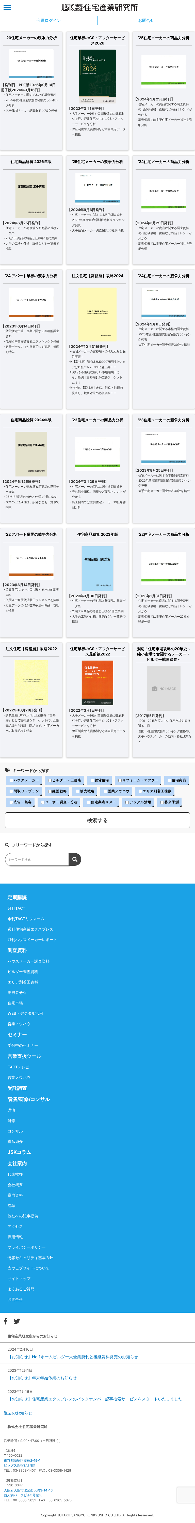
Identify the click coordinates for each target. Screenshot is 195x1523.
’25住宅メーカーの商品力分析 (163, 37)
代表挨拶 (15, 1174)
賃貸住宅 (102, 780)
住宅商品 (179, 780)
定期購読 (17, 897)
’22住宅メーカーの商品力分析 (163, 534)
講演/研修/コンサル (29, 1099)
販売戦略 (87, 791)
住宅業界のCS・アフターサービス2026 (97, 40)
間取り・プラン (26, 791)
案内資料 (15, 1195)
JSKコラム (19, 1152)
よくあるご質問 (21, 1289)
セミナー (17, 1034)
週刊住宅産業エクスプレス (30, 929)
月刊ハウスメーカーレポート (32, 939)
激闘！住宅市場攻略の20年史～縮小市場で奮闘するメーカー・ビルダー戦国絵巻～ (164, 654)
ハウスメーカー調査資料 (29, 961)
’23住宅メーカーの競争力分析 (163, 419)
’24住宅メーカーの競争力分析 (163, 275)
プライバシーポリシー (27, 1247)
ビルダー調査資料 (23, 971)
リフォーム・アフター (140, 780)
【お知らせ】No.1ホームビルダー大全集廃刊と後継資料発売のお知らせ (73, 1356)
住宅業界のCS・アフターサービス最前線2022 (97, 651)
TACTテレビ (18, 1067)
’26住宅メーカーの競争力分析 (31, 37)
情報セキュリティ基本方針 (30, 1257)
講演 (11, 1110)
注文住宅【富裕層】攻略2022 (31, 648)
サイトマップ (19, 1278)
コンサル (15, 1131)
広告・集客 (23, 802)
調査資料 (17, 950)
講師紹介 (15, 1141)
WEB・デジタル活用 (25, 1013)
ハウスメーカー (26, 780)
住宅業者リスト (103, 802)
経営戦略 (59, 791)
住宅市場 (15, 1003)
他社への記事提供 (23, 1216)
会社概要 (15, 1184)
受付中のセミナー (23, 1045)
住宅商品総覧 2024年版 (31, 419)
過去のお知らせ (18, 1412)
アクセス (15, 1226)
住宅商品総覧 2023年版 (97, 534)
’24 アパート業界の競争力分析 (31, 275)
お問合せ (15, 1299)
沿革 (11, 1205)
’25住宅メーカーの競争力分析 (97, 161)
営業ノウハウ (119, 791)
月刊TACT (16, 908)
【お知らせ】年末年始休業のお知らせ (42, 1377)
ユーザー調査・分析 (61, 802)
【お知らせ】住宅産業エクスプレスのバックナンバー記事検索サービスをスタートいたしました (95, 1398)
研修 (11, 1120)
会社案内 (17, 1163)
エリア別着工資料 (23, 982)
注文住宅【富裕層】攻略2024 (97, 275)
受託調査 (17, 1088)
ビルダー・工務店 (66, 780)
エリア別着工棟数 (157, 791)
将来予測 (172, 802)
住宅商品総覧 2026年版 (31, 161)
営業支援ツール (24, 1056)
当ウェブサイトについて (29, 1268)
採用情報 (15, 1236)
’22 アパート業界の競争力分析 (31, 534)
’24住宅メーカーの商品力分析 (163, 161)
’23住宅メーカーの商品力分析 (97, 419)
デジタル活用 (140, 802)
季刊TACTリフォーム (26, 918)
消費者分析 (17, 992)
